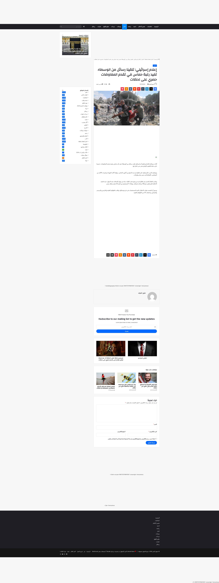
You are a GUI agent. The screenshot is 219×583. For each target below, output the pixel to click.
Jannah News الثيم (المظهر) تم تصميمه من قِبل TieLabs (120, 551)
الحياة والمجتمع (83, 136)
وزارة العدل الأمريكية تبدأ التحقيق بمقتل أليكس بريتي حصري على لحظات (148, 386)
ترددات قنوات (84, 114)
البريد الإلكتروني (153, 431)
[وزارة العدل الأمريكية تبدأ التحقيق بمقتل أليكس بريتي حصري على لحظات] (147, 378)
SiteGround (95, 551)
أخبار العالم (84, 158)
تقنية (86, 149)
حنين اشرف (151, 84)
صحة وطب (84, 100)
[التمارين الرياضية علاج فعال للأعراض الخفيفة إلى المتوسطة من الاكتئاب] (105, 379)
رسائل (93, 26)
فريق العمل (80, 551)
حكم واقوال (84, 116)
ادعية (134, 26)
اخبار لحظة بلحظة (149, 59)
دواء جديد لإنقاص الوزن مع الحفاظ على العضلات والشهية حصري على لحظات (127, 386)
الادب (86, 138)
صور (86, 92)
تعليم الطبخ (106, 26)
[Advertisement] (167, 12)
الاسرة (85, 127)
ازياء (86, 108)
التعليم (85, 125)
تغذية (86, 119)
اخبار (124, 26)
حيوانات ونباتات (83, 130)
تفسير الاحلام (141, 26)
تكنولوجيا (85, 144)
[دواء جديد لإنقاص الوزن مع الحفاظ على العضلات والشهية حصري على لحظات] (126, 378)
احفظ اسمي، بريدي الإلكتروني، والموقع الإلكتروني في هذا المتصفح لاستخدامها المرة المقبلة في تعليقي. (131, 438)
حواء (86, 160)
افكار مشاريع (84, 147)
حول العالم (84, 103)
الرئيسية (156, 26)
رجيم (86, 133)
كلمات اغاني (84, 95)
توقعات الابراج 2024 (82, 106)
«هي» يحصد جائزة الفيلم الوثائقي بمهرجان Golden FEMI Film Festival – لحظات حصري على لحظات (76, 51)
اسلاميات (149, 26)
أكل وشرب (84, 122)
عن (84, 551)
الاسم (155, 424)
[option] (75, 45)
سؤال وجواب (84, 155)
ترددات (113, 26)
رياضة (129, 26)
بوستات (119, 26)
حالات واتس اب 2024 (81, 152)
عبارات (99, 26)
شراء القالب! (63, 551)
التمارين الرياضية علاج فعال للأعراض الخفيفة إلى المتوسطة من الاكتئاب (106, 387)
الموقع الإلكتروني (121, 431)
